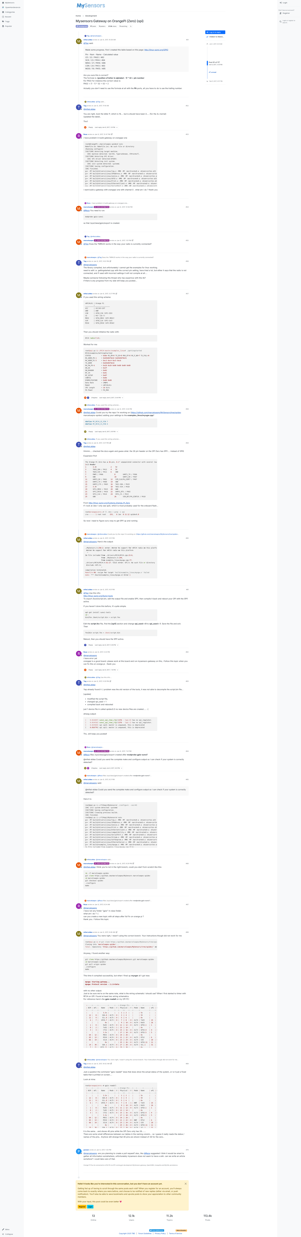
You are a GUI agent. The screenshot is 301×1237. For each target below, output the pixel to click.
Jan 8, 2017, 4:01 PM (107, 589)
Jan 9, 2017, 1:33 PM (104, 1150)
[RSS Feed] (131, 26)
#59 (187, 443)
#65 (187, 779)
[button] (11, 1229)
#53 (187, 134)
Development (82, 26)
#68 (187, 932)
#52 (187, 106)
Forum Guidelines (144, 1233)
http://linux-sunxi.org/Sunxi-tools (98, 596)
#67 (187, 904)
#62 (187, 652)
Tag (88, 36)
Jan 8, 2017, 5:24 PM (102, 652)
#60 (187, 538)
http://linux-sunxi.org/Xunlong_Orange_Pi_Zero (109, 503)
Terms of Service (175, 1233)
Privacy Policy (160, 1233)
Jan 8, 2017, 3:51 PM (107, 538)
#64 (187, 751)
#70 (187, 1150)
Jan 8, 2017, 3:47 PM (101, 443)
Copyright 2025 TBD (127, 1233)
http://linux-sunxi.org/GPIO (156, 50)
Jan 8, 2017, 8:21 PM (107, 779)
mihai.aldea (87, 40)
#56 (187, 261)
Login (90, 1207)
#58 (187, 409)
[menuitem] (289, 3)
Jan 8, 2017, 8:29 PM (124, 863)
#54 (187, 207)
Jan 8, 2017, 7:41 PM (124, 751)
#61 (187, 589)
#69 (187, 1064)
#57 (187, 294)
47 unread (212, 72)
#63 (187, 681)
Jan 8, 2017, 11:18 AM (101, 106)
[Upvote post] (178, 94)
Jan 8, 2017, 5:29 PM (101, 681)
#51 (187, 40)
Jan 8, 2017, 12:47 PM (102, 134)
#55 (187, 240)
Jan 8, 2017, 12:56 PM (125, 207)
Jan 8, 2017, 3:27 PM (107, 294)
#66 (187, 863)
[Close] (185, 1183)
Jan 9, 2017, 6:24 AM (102, 904)
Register (82, 1207)
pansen (86, 1150)
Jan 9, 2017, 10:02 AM (102, 1064)
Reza (85, 134)
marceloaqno (88, 207)
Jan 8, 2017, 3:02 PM (101, 261)
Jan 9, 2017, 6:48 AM (107, 932)
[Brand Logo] (91, 5)
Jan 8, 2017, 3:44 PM (124, 409)
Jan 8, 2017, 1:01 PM (124, 240)
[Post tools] (186, 94)
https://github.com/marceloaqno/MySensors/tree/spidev (156, 412)
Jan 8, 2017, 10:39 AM (108, 40)
